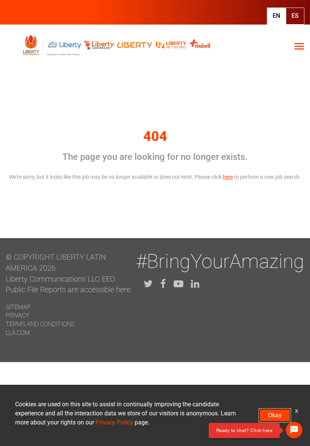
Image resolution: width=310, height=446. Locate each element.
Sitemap (18, 307)
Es (295, 15)
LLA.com (18, 332)
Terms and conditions (40, 324)
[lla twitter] (148, 284)
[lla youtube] (178, 284)
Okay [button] (275, 415)
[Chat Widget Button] (294, 430)
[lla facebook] (163, 284)
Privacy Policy (114, 422)
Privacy (17, 315)
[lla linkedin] (195, 284)
